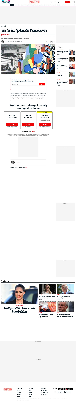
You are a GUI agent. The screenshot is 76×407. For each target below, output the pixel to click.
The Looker (23, 5)
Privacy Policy (45, 135)
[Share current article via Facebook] (46, 42)
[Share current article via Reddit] (54, 42)
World (30, 392)
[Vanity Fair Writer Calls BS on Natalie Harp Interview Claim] (72, 61)
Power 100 (48, 5)
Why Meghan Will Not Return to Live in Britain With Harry (19, 310)
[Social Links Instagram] (63, 392)
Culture (30, 394)
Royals (35, 5)
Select (12, 124)
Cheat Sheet (17, 5)
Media (27, 5)
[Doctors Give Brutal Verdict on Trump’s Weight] (72, 76)
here (26, 167)
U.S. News (59, 5)
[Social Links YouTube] (65, 392)
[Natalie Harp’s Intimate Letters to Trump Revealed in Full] (72, 68)
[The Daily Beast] (34, 2)
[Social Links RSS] (68, 392)
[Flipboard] (70, 392)
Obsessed (32, 5)
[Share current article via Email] (51, 42)
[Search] (74, 5)
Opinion (44, 5)
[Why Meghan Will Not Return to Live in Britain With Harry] (72, 54)
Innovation (54, 5)
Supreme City (4, 37)
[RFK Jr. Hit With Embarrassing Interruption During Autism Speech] (72, 84)
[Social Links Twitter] (61, 392)
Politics (40, 5)
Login (33, 131)
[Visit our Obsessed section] (9, 2)
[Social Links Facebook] (58, 392)
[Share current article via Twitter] (49, 42)
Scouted (63, 5)
